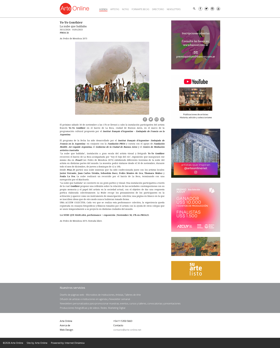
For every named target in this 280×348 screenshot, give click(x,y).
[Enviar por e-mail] (156, 119)
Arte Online (66, 321)
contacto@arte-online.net (127, 329)
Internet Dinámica (74, 342)
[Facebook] (200, 9)
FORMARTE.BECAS (140, 9)
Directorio (158, 9)
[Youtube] (218, 9)
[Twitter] (206, 9)
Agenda (103, 9)
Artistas (114, 9)
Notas (125, 9)
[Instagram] (212, 9)
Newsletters (174, 9)
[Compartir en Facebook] (145, 119)
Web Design (66, 329)
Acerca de (65, 325)
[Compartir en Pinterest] (162, 119)
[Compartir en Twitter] (151, 119)
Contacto (118, 325)
